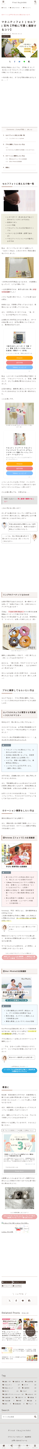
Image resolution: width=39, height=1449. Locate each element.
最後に (8, 167)
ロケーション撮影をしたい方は (15, 156)
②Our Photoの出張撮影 (15, 161)
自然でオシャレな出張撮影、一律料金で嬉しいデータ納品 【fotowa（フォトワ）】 (19, 957)
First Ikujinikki (19, 2)
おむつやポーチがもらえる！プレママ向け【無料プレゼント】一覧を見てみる (19, 1216)
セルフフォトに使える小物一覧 (15, 135)
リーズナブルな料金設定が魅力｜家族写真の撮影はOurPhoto (19, 1070)
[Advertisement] (19, 104)
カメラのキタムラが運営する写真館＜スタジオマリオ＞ (20, 149)
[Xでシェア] (10, 61)
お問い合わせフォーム (19, 1440)
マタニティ (7, 1282)
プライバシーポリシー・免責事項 (19, 1437)
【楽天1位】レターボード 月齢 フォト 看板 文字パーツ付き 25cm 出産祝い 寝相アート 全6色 (19, 348)
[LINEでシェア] (24, 61)
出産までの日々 (20, 1282)
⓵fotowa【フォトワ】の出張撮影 (18, 159)
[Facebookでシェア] (14, 61)
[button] (29, 61)
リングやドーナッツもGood (16, 138)
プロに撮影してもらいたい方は (15, 144)
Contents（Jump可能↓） (17, 129)
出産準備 (18, 1286)
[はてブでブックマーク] (19, 61)
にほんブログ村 (7, 1232)
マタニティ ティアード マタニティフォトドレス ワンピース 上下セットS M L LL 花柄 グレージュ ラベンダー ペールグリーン (19, 451)
